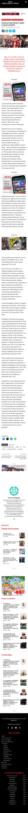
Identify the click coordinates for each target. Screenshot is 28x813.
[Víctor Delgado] (3, 27)
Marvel (3, 449)
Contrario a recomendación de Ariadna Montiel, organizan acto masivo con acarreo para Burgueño (11, 606)
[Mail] (14, 518)
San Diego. (20, 449)
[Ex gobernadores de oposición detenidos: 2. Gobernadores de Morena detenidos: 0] (23, 636)
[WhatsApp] (6, 30)
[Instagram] (12, 728)
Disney (17, 447)
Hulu (24, 447)
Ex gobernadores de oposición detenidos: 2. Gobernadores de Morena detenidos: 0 (11, 636)
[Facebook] (3, 30)
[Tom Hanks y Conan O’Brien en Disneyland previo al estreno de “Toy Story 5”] (22, 560)
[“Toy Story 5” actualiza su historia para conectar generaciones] (22, 551)
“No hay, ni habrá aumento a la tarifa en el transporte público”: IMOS (20, 457)
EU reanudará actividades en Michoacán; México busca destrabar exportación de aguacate (10, 626)
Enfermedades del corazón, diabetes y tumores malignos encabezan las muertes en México (11, 645)
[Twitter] (10, 30)
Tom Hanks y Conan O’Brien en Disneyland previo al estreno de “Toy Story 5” (10, 560)
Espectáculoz (6, 19)
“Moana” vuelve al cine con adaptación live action (10, 542)
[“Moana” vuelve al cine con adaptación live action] (22, 543)
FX (20, 447)
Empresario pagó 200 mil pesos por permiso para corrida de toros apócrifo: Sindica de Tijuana (11, 616)
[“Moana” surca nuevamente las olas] (22, 535)
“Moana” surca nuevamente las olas (9, 534)
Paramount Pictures (11, 449)
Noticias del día (17, 19)
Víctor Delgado (9, 27)
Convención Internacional (8, 447)
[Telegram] (13, 30)
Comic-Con (11, 444)
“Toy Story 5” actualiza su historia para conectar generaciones (10, 551)
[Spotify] (16, 728)
